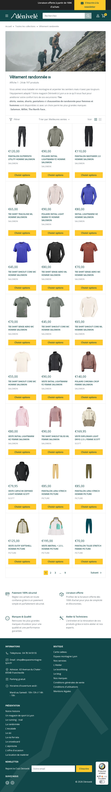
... (60, 572)
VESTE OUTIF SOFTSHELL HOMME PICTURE (20, 547)
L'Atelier (57, 665)
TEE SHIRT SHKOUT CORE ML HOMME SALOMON (88, 328)
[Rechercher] (88, 16)
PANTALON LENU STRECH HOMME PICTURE (54, 492)
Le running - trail (14, 719)
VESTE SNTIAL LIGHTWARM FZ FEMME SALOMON (54, 383)
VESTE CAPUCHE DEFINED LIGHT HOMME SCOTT (20, 492)
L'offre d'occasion (14, 750)
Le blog (57, 673)
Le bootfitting (60, 669)
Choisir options (22, 175)
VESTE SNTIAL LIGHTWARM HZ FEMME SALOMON (21, 438)
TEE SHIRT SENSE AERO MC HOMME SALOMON (88, 273)
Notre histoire (12, 711)
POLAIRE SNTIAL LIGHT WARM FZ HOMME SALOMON (53, 217)
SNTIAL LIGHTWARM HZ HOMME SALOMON (86, 215)
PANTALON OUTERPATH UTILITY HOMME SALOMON (21, 158)
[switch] (102, 781)
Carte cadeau (60, 651)
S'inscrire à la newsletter (91, 4)
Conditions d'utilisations (65, 686)
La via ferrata (12, 737)
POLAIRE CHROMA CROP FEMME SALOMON (87, 383)
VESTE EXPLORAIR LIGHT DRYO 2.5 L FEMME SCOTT (87, 438)
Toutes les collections (25, 26)
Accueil (8, 26)
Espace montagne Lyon (65, 656)
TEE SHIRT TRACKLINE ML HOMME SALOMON (20, 215)
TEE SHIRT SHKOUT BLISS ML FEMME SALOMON (55, 438)
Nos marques (60, 678)
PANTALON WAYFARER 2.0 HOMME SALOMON (88, 158)
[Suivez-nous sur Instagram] (12, 783)
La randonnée (12, 724)
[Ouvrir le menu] (6, 16)
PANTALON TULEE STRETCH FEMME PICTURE (88, 547)
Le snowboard (12, 741)
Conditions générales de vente (68, 682)
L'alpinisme (11, 746)
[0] (103, 15)
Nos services (59, 660)
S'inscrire (84, 768)
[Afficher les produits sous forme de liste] (100, 119)
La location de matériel (16, 754)
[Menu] (106, 763)
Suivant (94, 572)
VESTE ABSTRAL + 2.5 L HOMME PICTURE (52, 547)
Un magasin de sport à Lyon (19, 715)
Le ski (8, 733)
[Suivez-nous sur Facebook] (7, 783)
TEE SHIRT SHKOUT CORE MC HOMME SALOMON (22, 273)
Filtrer (17, 119)
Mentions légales (62, 691)
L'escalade (10, 728)
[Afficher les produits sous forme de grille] (95, 119)
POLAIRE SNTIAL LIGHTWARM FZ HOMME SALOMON (53, 159)
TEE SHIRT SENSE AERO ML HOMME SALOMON (54, 273)
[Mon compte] (98, 15)
